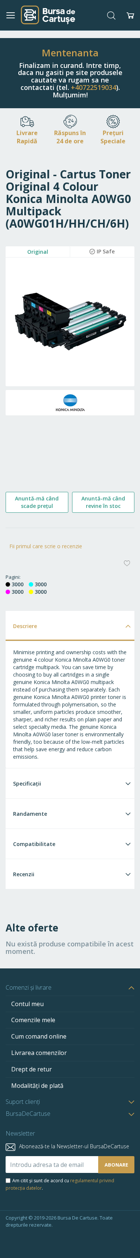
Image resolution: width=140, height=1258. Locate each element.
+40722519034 (93, 87)
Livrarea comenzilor (39, 1053)
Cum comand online (38, 1036)
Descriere (25, 626)
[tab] (70, 626)
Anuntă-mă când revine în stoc (103, 502)
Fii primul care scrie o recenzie (45, 546)
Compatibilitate (34, 843)
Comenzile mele (33, 1020)
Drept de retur (31, 1069)
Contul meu (27, 1004)
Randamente (30, 813)
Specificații (27, 783)
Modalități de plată (37, 1085)
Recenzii (23, 874)
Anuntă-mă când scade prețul (37, 502)
